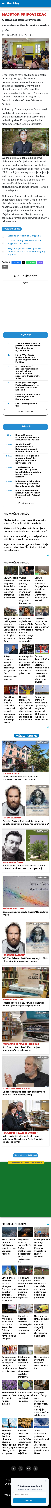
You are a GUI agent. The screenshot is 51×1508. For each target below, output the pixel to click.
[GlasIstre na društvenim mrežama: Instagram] (36, 1468)
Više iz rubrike (26, 735)
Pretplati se (29, 1501)
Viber (40, 262)
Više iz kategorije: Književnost (25, 1155)
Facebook (16, 262)
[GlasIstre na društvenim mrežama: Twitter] (21, 1468)
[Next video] (11, 152)
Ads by (44, 155)
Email (5, 267)
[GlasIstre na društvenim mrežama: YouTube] (29, 1468)
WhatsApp (31, 262)
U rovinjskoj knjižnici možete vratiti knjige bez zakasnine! (25, 242)
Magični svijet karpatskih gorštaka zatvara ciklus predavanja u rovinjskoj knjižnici (26, 251)
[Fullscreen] (46, 152)
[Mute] (18, 152)
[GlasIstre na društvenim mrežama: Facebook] (14, 1468)
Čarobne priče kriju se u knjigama (24, 236)
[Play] (5, 152)
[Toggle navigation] (3, 3)
